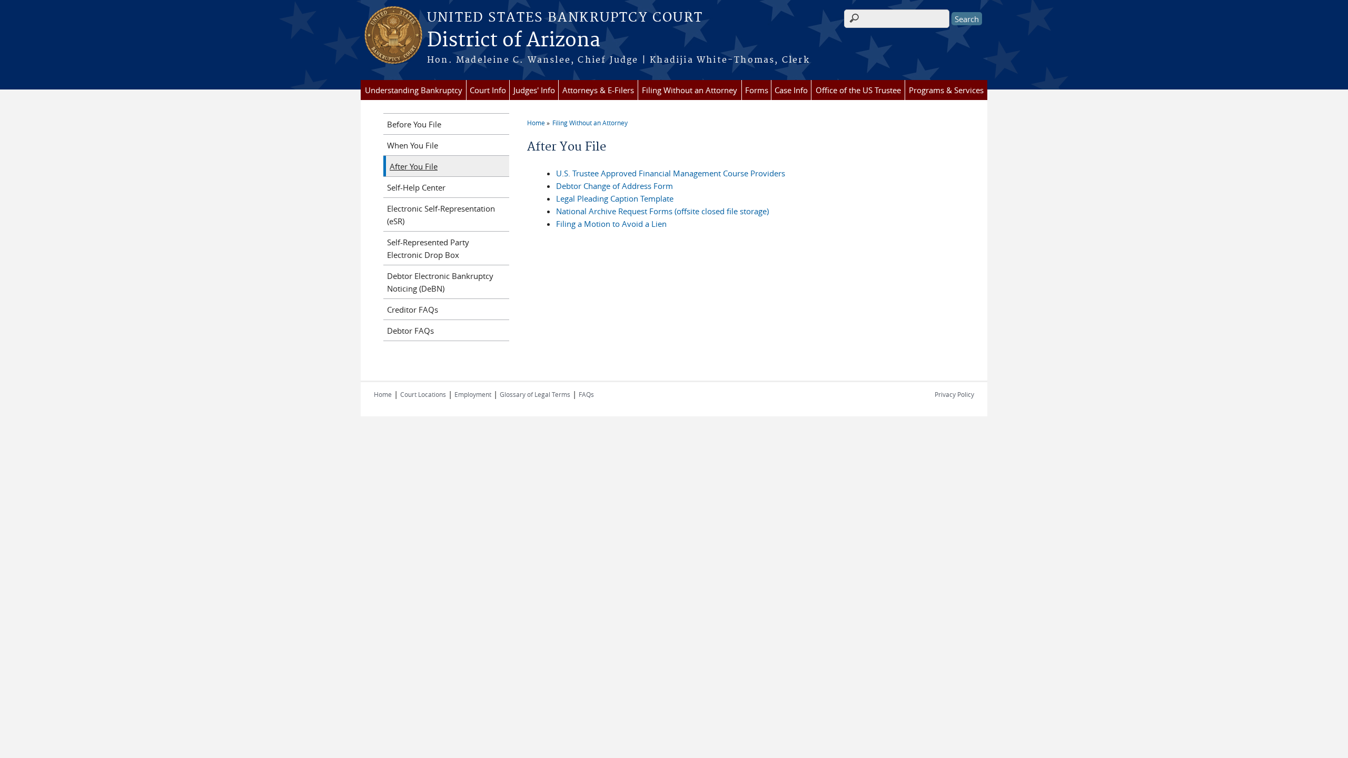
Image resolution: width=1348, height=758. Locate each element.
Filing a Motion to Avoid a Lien (611, 223)
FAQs (586, 394)
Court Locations (423, 394)
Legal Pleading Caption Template (614, 198)
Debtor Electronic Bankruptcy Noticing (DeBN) (440, 282)
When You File (412, 145)
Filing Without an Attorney (689, 90)
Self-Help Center (416, 187)
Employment (472, 394)
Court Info (488, 90)
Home (536, 122)
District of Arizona (513, 40)
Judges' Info (534, 90)
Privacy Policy (954, 394)
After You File (414, 166)
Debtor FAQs (410, 330)
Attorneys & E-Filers (598, 90)
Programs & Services (946, 90)
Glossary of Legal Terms (535, 394)
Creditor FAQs (412, 309)
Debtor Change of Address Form (614, 186)
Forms (756, 90)
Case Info (791, 90)
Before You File (414, 124)
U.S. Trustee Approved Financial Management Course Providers (670, 173)
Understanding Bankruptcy (413, 90)
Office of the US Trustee (858, 90)
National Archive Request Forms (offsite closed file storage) (662, 211)
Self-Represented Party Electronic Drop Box (428, 248)
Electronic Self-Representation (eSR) (441, 214)
